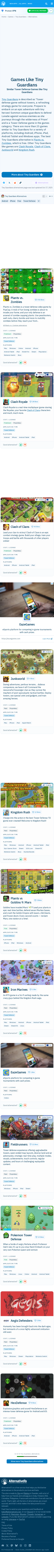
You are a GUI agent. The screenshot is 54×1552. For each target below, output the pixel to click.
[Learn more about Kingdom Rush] (6, 812)
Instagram (39, 1514)
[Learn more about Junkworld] (6, 679)
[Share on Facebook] (4, 182)
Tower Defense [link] (29, 201)
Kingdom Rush (26, 149)
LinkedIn (5, 1517)
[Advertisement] (27, 46)
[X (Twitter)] (7, 1545)
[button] (39, 300)
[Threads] (21, 1545)
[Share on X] (9, 182)
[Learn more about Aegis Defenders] (6, 1321)
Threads (30, 1514)
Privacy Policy (7, 1528)
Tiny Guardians (10, 99)
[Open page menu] (52, 4)
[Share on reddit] (15, 182)
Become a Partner (9, 1536)
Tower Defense (9, 341)
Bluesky (23, 1514)
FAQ (3, 1522)
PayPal (22, 1519)
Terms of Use (7, 1525)
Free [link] (19, 201)
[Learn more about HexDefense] (6, 1403)
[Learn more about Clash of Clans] (6, 527)
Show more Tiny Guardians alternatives (27, 1461)
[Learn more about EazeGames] (6, 1073)
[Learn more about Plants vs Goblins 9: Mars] (6, 899)
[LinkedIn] (30, 1545)
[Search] (46, 4)
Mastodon (15, 1514)
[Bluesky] (16, 1545)
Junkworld (7, 149)
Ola (18, 1493)
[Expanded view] (43, 196)
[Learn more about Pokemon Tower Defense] (6, 1235)
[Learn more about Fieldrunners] (6, 1145)
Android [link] (5, 201)
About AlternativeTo (10, 1533)
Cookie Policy (7, 1531)
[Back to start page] (3, 3)
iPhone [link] (12, 201)
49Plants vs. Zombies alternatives (15, 325)
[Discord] (3, 1545)
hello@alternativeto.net (11, 1512)
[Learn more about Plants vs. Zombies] (6, 298)
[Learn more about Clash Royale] (6, 402)
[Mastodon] (12, 1545)
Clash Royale (26, 146)
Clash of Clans (42, 146)
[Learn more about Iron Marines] (6, 990)
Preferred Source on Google (13, 1539)
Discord (30, 1512)
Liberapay (12, 1519)
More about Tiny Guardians (25, 174)
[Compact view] (46, 196)
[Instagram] (25, 1545)
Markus (27, 1493)
